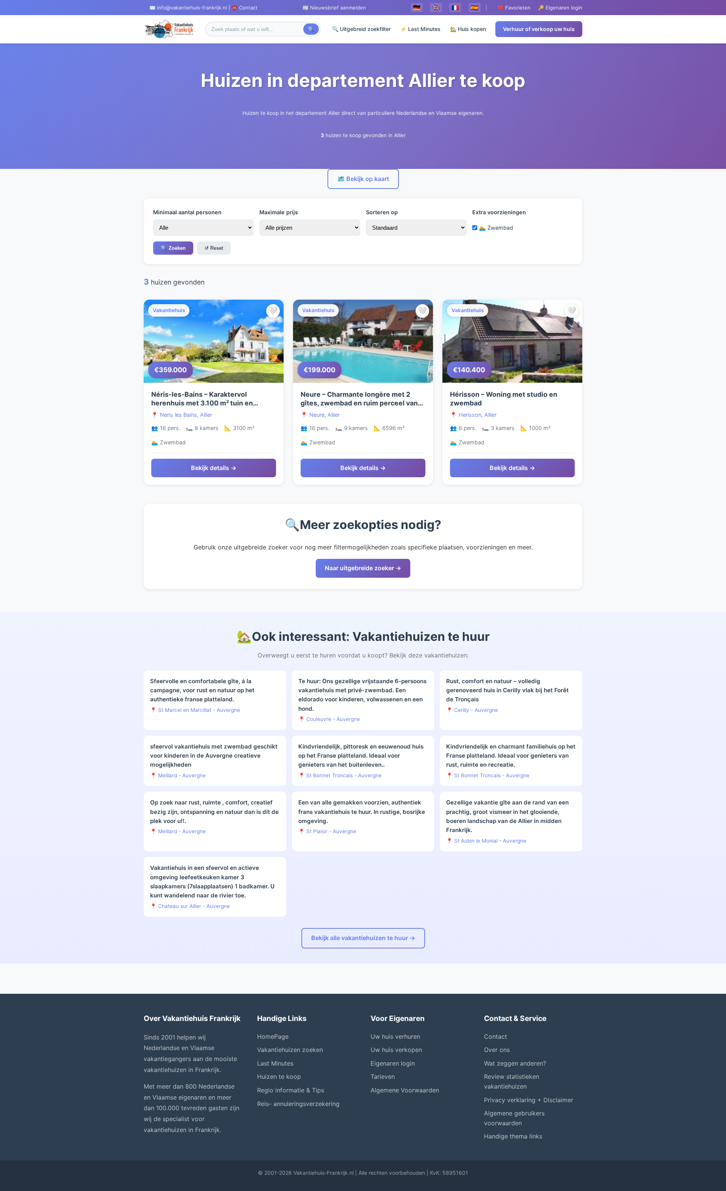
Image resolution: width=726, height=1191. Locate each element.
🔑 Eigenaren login (560, 8)
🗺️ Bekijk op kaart (363, 179)
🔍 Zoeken (173, 248)
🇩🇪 (416, 7)
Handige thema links (513, 1136)
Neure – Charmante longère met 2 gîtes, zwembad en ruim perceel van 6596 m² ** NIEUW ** (359, 403)
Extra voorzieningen (499, 212)
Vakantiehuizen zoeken (290, 1049)
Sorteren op (382, 212)
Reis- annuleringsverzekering (298, 1103)
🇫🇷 (455, 7)
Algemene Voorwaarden (405, 1090)
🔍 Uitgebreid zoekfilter (361, 29)
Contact (495, 1036)
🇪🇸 (474, 7)
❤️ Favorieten (514, 8)
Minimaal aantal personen (187, 212)
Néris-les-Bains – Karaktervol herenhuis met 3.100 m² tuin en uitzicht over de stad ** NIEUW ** (206, 403)
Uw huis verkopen (396, 1049)
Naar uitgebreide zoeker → (363, 568)
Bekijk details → (213, 468)
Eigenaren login (393, 1063)
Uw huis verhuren (395, 1036)
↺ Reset (214, 248)
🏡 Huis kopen (468, 29)
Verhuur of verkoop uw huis (539, 29)
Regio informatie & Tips (290, 1090)
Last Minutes (275, 1063)
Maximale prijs (278, 212)
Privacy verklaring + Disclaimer (528, 1100)
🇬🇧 (436, 7)
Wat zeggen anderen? (515, 1063)
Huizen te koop (279, 1076)
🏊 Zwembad (496, 227)
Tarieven (383, 1076)
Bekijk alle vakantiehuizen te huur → (363, 938)
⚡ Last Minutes (420, 29)
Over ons (497, 1049)
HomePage (273, 1036)
